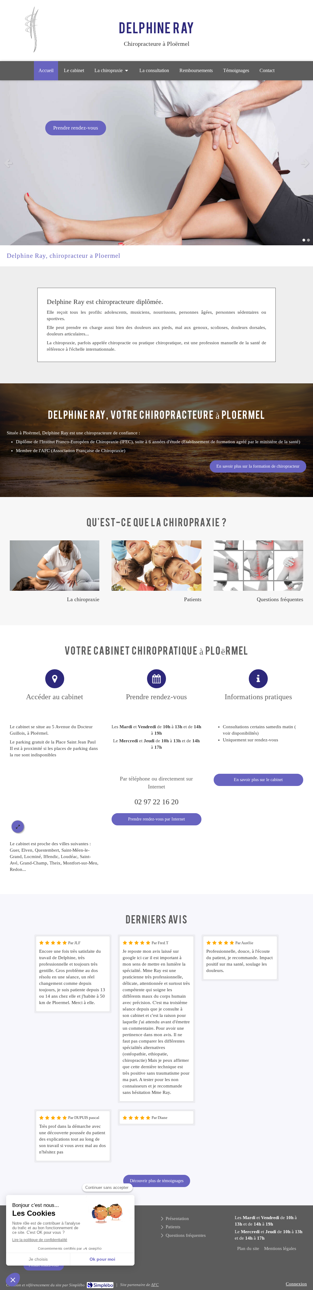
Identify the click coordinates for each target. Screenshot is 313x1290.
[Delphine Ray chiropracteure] (31, 51)
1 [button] (303, 240)
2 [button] (308, 240)
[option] (156, 162)
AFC (155, 1284)
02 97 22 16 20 (156, 802)
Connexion (296, 1283)
